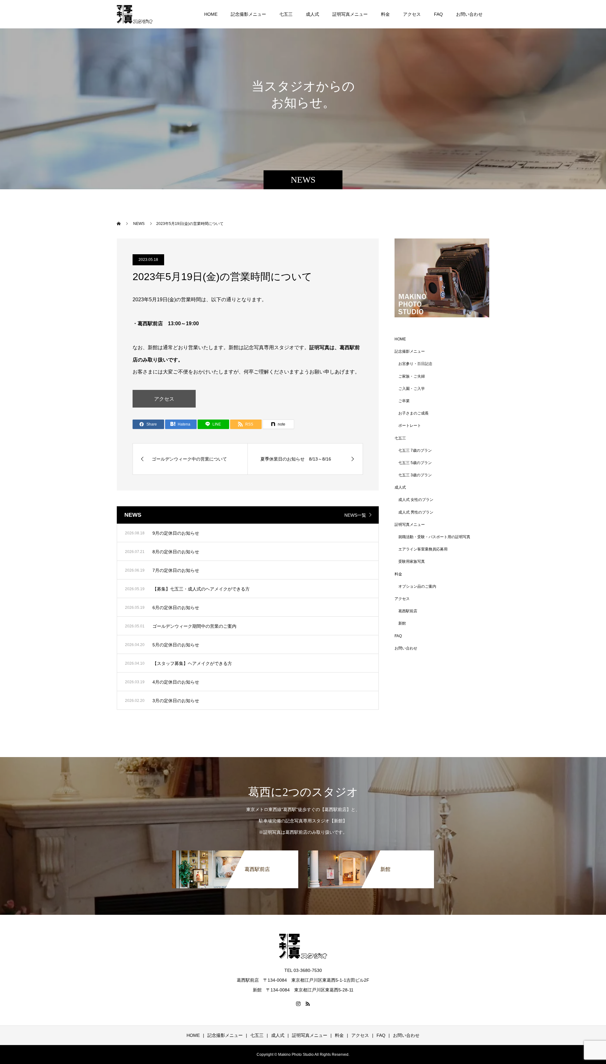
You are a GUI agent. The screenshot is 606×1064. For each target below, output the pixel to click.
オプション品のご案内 (417, 586)
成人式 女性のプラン (415, 499)
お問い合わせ (469, 14)
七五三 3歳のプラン (415, 475)
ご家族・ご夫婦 (411, 376)
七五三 (286, 14)
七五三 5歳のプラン (415, 463)
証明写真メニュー (350, 14)
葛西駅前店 (407, 611)
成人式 (312, 14)
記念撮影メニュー (248, 14)
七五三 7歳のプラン (415, 450)
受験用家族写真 (411, 561)
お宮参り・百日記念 (415, 364)
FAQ (438, 14)
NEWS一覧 (355, 515)
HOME (210, 14)
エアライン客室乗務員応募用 (423, 549)
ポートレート (409, 425)
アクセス (412, 14)
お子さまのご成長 (413, 413)
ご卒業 (404, 401)
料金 (385, 14)
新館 (402, 623)
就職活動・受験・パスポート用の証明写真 (434, 537)
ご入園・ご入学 (411, 388)
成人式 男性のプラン (415, 512)
